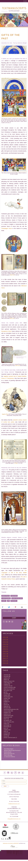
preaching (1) (7, 726)
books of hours (5, 595)
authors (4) (7, 678)
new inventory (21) (9, 722)
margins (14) (7, 712)
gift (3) (5, 692)
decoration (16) (8, 690)
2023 (5, 644)
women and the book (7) (10, 737)
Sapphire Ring (5, 414)
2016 (5, 661)
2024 (5, 642)
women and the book (17, 598)
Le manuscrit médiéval (9, 756)
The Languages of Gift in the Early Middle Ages (14, 572)
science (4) (7, 732)
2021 (5, 649)
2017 (5, 658)
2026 (5, 637)
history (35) (7, 695)
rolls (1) (6, 731)
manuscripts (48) (8, 711)
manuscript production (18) (11, 709)
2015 (5, 663)
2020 (5, 651)
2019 (5, 654)
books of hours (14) (9, 681)
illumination (14, 600)
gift (8, 600)
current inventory (6, 598)
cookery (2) (7, 684)
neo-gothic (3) (7, 720)
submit (14, 617)
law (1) (6, 703)
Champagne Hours (6, 228)
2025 (5, 640)
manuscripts (14, 595)
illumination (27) (8, 696)
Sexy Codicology (8, 755)
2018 (5, 656)
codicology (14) (8, 682)
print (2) (6, 728)
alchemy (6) (7, 674)
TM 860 (15, 463)
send (5, 786)
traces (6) (6, 736)
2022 (5, 647)
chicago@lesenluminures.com (14, 818)
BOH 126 (12, 318)
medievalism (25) (8, 715)
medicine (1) (7, 714)
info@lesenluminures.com (14, 803)
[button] (4, 607)
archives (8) (7, 676)
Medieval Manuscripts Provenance (12, 750)
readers (4, 600)
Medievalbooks (7, 752)
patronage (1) (7, 725)
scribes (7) (7, 734)
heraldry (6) (7, 693)
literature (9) (7, 707)
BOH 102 (17, 365)
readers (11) (7, 729)
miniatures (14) (8, 717)
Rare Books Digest (8, 748)
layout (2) (6, 704)
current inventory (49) (9, 687)
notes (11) (6, 723)
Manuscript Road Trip (9, 753)
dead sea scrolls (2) (9, 689)
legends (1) (7, 706)
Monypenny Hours (6, 331)
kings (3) (6, 700)
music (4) (6, 718)
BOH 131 (12, 275)
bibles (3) (6, 679)
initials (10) (7, 698)
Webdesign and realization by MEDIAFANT (11, 843)
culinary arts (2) (8, 685)
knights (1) (7, 701)
